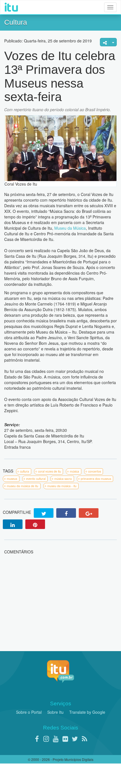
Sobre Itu (55, 712)
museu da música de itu (22, 486)
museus (12, 478)
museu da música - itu (62, 486)
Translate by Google (87, 712)
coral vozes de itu (49, 471)
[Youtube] (55, 738)
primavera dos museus (96, 478)
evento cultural (36, 478)
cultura (24, 471)
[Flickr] (65, 738)
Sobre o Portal (29, 712)
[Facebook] (36, 738)
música (74, 471)
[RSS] (84, 738)
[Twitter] (75, 738)
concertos (94, 471)
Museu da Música (70, 228)
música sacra (63, 478)
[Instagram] (46, 738)
